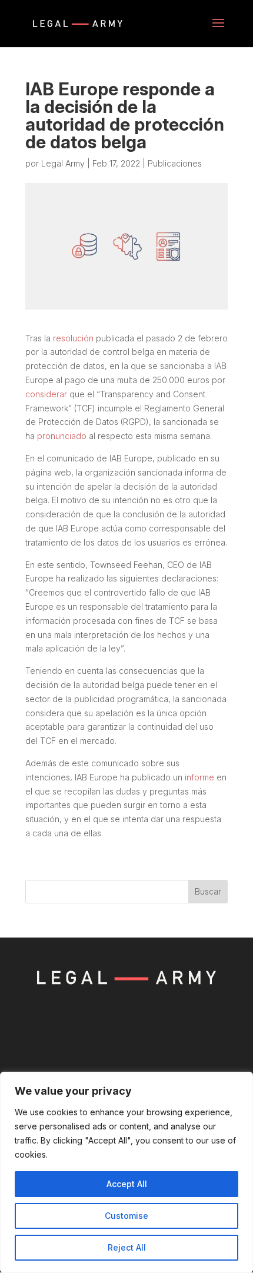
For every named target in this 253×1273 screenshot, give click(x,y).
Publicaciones (175, 163)
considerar (46, 394)
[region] (126, 1172)
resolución (73, 338)
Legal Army (63, 163)
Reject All (127, 1247)
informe (199, 777)
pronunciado (61, 436)
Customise (126, 1216)
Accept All (126, 1184)
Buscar (208, 891)
